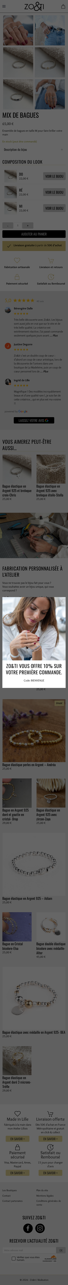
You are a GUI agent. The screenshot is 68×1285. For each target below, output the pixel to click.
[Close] (61, 601)
